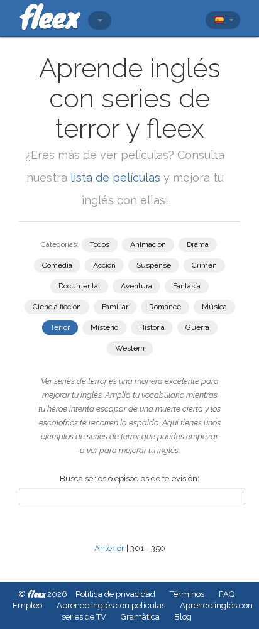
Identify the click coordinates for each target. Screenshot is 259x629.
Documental (79, 286)
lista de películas (116, 177)
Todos (99, 244)
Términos (187, 594)
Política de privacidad (115, 594)
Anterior (109, 548)
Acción (104, 265)
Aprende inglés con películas (111, 605)
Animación (148, 244)
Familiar (115, 306)
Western (130, 348)
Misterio (104, 327)
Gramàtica (140, 616)
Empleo (27, 605)
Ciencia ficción (57, 306)
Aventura (136, 286)
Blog (183, 616)
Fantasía (187, 286)
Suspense (153, 265)
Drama (198, 244)
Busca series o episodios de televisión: (129, 478)
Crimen (204, 265)
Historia (152, 327)
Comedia (57, 265)
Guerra (197, 327)
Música (214, 306)
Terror (60, 327)
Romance (165, 306)
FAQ (226, 594)
